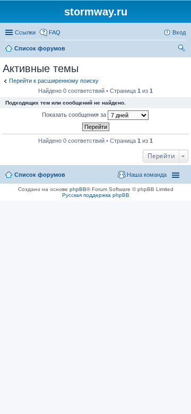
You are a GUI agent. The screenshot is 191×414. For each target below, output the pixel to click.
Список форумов (39, 174)
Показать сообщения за (75, 114)
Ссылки (25, 32)
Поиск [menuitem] (182, 49)
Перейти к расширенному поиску (54, 80)
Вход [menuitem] (179, 32)
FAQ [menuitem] (54, 32)
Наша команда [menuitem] (147, 174)
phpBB (78, 189)
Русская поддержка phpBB (95, 195)
